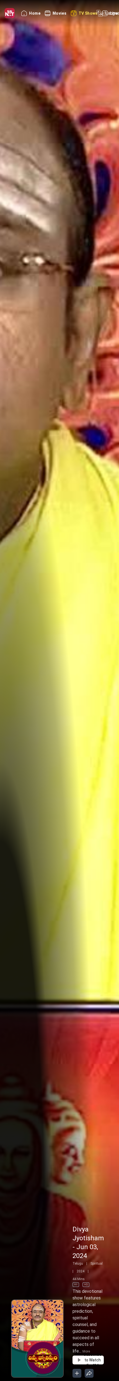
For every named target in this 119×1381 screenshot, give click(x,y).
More (86, 1351)
